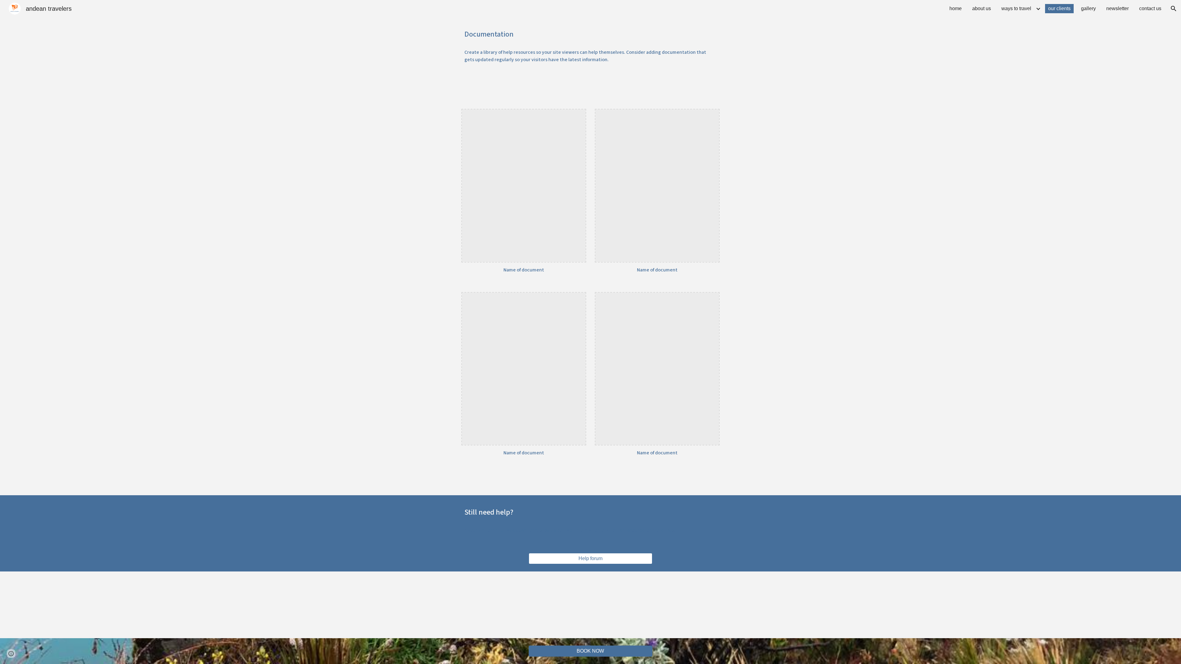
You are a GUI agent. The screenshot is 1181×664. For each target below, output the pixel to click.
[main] (590, 34)
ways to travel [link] (1016, 8)
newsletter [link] (1117, 8)
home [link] (955, 8)
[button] (1173, 8)
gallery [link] (1088, 8)
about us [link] (981, 8)
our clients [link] (1059, 8)
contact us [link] (1150, 8)
